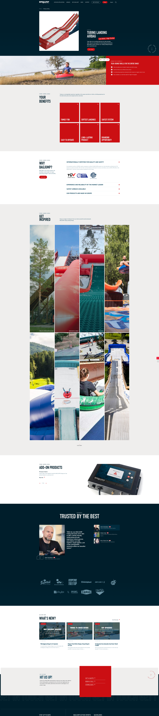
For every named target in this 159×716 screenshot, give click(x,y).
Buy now (41, 477)
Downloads (89, 685)
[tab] (107, 527)
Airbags (68, 2)
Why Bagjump (75, 2)
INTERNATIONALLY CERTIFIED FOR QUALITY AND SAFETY (85, 162)
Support (87, 2)
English (111, 2)
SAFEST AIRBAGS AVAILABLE (76, 189)
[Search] (116, 2)
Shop (105, 2)
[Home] (44, 2)
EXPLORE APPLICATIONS (59, 2)
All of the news (115, 619)
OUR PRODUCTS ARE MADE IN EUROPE (79, 193)
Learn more (43, 177)
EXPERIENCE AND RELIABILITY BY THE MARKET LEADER (85, 185)
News (82, 2)
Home (40, 8)
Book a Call (89, 681)
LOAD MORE (79, 445)
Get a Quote (91, 49)
